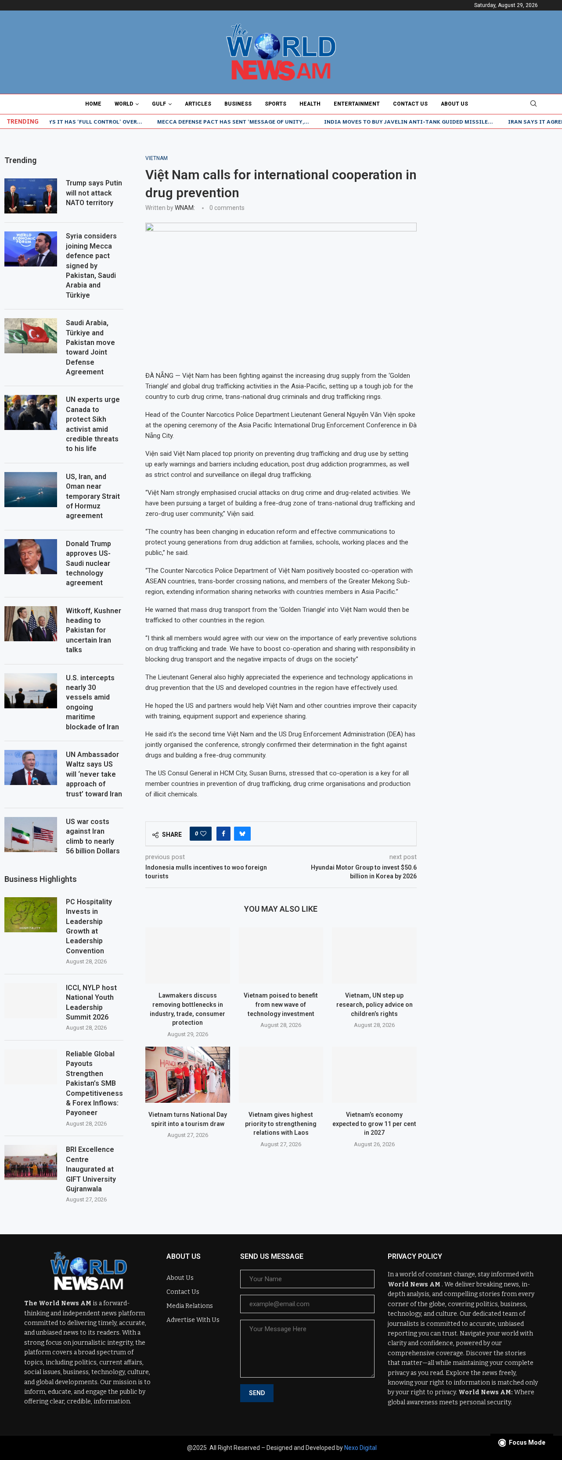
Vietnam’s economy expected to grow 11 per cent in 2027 (374, 1123)
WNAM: (185, 207)
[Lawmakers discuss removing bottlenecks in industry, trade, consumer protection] (187, 955)
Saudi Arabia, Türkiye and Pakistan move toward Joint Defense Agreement (90, 347)
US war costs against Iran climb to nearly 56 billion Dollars (93, 836)
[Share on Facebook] (223, 834)
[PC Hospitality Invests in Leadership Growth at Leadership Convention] (30, 914)
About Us (454, 104)
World (124, 104)
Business (238, 104)
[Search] (533, 103)
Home (93, 104)
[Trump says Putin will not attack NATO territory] (30, 195)
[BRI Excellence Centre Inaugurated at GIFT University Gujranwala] (30, 1162)
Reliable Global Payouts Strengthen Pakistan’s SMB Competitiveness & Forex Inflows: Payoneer (94, 1083)
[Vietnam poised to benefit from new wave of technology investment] (281, 955)
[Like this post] (203, 834)
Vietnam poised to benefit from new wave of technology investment (281, 1004)
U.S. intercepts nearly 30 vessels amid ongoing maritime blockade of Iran (92, 702)
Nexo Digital (360, 1447)
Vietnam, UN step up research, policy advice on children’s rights (374, 1004)
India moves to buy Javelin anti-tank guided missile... (380, 121)
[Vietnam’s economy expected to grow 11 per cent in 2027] (374, 1075)
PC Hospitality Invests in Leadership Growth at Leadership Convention (89, 926)
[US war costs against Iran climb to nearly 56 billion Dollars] (30, 834)
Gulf (159, 104)
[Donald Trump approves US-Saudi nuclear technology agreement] (30, 556)
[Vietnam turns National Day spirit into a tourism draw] (187, 1075)
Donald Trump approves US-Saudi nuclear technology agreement (88, 563)
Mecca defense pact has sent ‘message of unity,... (205, 121)
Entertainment (357, 104)
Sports (275, 104)
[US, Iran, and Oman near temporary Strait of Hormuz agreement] (30, 489)
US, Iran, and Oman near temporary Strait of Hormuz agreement (93, 496)
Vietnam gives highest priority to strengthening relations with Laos (281, 1123)
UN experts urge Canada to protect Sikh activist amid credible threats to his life (93, 424)
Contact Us (410, 104)
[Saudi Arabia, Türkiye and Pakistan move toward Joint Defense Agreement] (30, 335)
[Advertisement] (498, 286)
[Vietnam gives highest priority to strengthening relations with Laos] (281, 1075)
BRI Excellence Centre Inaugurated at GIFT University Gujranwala (91, 1169)
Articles (198, 104)
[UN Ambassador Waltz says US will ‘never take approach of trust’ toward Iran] (30, 767)
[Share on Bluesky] (242, 834)
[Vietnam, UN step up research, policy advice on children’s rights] (374, 955)
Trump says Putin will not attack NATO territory (94, 193)
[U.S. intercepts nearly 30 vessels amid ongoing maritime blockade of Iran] (30, 690)
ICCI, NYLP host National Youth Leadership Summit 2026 (91, 1002)
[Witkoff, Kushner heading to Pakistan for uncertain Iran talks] (30, 623)
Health (310, 104)
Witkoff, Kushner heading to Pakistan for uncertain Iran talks (93, 630)
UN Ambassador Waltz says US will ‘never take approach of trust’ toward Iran (94, 774)
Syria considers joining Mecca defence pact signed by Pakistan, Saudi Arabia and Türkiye (91, 265)
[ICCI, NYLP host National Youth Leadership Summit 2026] (30, 1000)
